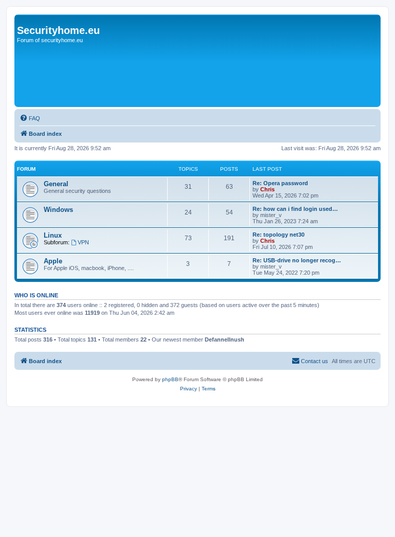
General (56, 184)
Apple (53, 261)
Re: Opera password (280, 183)
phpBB (170, 379)
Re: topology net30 (278, 234)
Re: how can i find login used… (295, 209)
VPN (83, 242)
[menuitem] (30, 118)
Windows (58, 209)
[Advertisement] (204, 75)
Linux (53, 235)
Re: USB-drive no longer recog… (297, 260)
